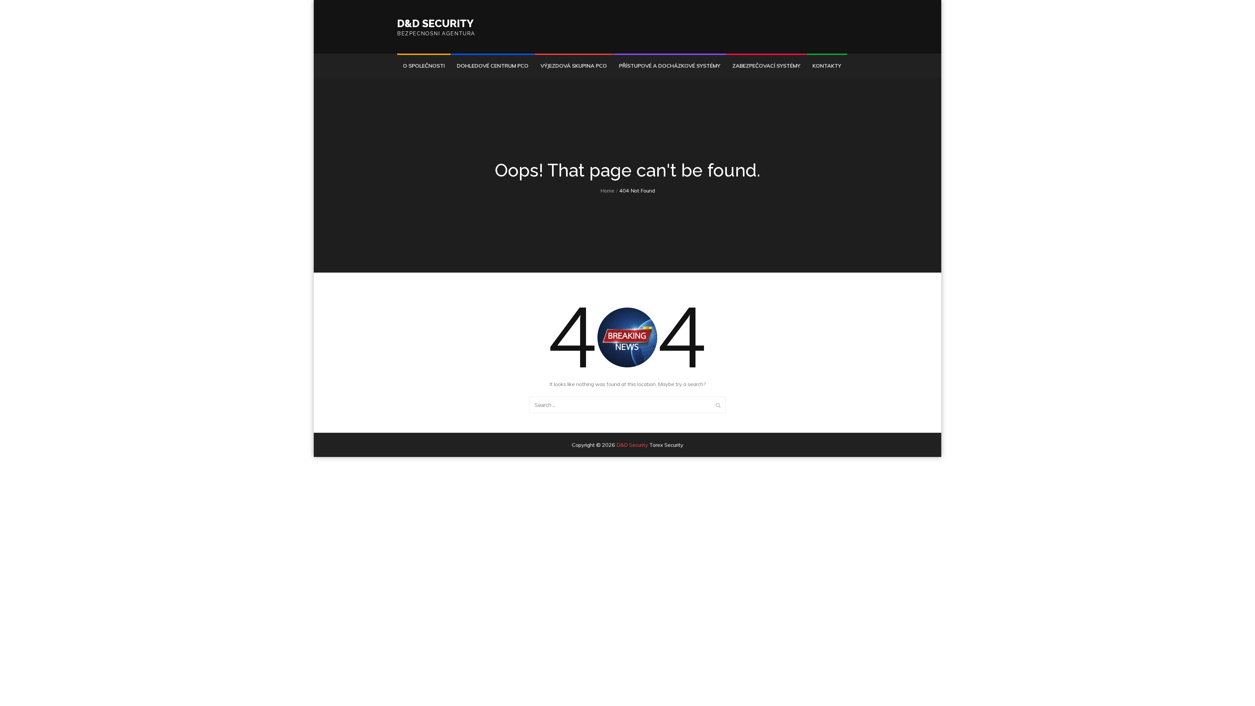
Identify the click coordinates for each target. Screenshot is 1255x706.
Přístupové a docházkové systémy (669, 65)
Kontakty (826, 65)
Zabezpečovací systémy (766, 65)
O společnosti (424, 65)
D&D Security (435, 23)
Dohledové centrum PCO (492, 65)
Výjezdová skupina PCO (574, 65)
